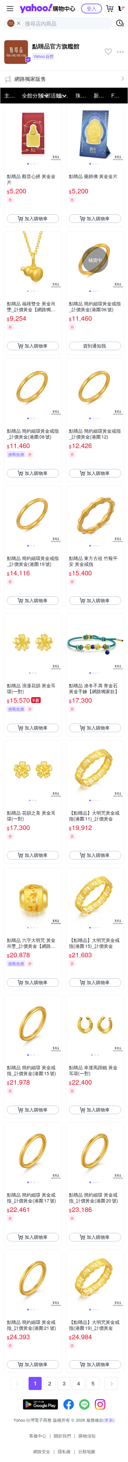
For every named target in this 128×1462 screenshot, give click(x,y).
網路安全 (41, 1451)
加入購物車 (36, 218)
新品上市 (100, 95)
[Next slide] (57, 132)
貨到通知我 (94, 345)
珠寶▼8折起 (82, 95)
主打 (9, 95)
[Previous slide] (8, 132)
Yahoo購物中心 (47, 8)
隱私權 (64, 1451)
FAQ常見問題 (118, 95)
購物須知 (87, 1436)
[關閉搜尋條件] (19, 23)
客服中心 (37, 1436)
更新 (109, 1420)
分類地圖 (86, 1451)
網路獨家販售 (30, 78)
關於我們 (62, 1436)
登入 (91, 8)
